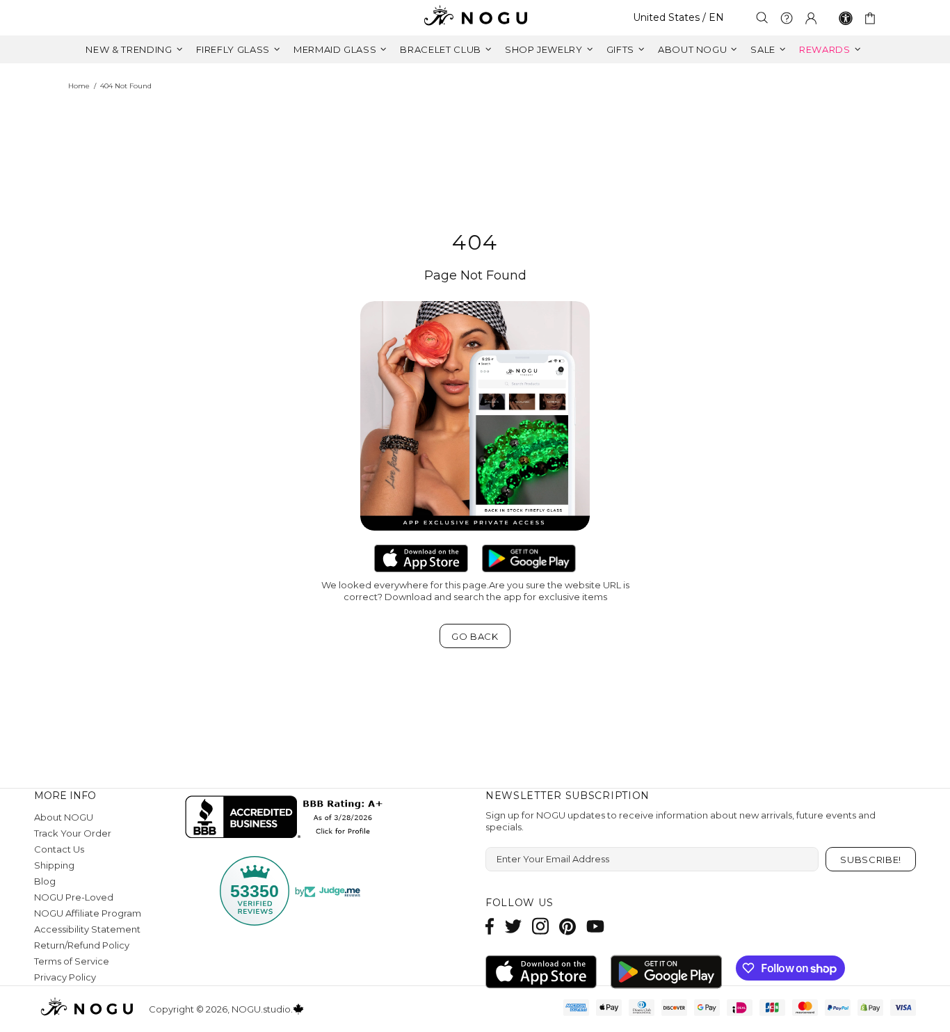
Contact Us (59, 849)
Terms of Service (71, 961)
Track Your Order (72, 833)
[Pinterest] (567, 926)
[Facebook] (489, 926)
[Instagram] (540, 926)
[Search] (762, 17)
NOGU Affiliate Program (87, 913)
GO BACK (475, 636)
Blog (45, 881)
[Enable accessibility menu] (846, 18)
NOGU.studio (475, 17)
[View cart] (872, 18)
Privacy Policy (65, 977)
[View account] (811, 18)
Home (79, 85)
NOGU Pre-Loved (73, 897)
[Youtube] (595, 926)
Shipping (54, 865)
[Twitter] (513, 926)
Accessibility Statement (87, 929)
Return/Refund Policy (81, 945)
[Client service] (787, 18)
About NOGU (63, 817)
